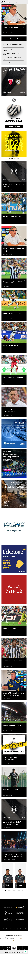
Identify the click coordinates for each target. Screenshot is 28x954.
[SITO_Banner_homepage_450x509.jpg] (14, 463)
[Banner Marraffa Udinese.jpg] (14, 433)
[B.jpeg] (14, 559)
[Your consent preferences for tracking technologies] (25, 951)
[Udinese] (14, 947)
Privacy (22, 938)
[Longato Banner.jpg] (14, 526)
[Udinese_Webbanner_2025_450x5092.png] (14, 589)
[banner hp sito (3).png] (14, 145)
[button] (11, 22)
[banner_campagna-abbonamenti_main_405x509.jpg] (14, 113)
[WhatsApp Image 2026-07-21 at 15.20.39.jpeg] (14, 494)
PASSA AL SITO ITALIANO (14, 952)
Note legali (17, 938)
